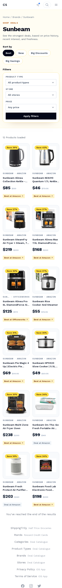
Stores (31, 562)
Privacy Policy (31, 569)
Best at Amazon (12, 196)
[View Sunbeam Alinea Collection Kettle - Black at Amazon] (16, 156)
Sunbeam (8, 173)
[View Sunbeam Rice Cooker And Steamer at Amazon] (46, 280)
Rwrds (31, 535)
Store (9, 89)
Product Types (31, 548)
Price (9, 101)
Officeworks (21, 297)
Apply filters (31, 116)
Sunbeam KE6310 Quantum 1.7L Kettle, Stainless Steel (45, 181)
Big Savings (13, 61)
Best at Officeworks (14, 319)
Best (8, 53)
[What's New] (38, 5)
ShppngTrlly (31, 528)
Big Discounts (39, 53)
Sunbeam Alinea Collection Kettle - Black (14, 181)
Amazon (21, 173)
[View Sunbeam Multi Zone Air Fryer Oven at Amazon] (16, 403)
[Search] (47, 5)
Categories (31, 541)
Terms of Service (31, 576)
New (21, 53)
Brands (16, 17)
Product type (14, 77)
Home (6, 17)
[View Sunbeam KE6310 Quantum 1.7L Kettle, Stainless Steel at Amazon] (46, 156)
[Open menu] (56, 5)
